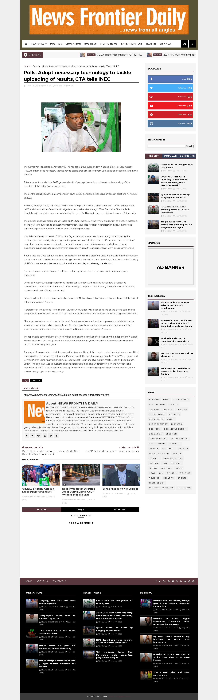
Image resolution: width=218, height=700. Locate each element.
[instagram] (189, 581)
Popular (170, 156)
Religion (154, 478)
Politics (56, 43)
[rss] (180, 581)
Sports (182, 478)
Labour (153, 463)
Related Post (31, 459)
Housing (154, 458)
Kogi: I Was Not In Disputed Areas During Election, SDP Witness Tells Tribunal (78, 491)
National (166, 468)
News (76, 55)
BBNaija (167, 409)
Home (27, 66)
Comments (187, 156)
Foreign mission (159, 453)
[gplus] (164, 581)
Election (36, 66)
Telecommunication (161, 488)
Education (73, 43)
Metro (153, 468)
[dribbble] (177, 581)
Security (168, 478)
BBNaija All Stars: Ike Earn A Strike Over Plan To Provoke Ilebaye (171, 657)
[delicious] (193, 581)
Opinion (171, 473)
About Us (42, 581)
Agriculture (181, 399)
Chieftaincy (156, 419)
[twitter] (159, 581)
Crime (170, 419)
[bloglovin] (173, 581)
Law (164, 463)
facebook (119, 509)
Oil (161, 473)
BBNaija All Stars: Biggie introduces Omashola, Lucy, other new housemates (171, 621)
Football (168, 448)
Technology (156, 483)
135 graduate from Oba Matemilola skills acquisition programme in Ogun (176, 225)
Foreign (183, 448)
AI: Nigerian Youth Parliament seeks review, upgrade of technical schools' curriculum (177, 323)
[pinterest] (168, 581)
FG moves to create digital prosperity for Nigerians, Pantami (175, 371)
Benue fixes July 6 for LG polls (120, 488)
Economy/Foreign (175, 429)
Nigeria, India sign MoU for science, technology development (175, 305)
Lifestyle (176, 463)
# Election (35, 380)
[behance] (185, 581)
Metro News (109, 43)
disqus (80, 509)
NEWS (152, 473)
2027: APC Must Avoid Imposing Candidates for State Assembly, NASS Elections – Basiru (114, 615)
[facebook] (156, 581)
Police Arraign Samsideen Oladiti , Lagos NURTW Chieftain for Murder (57, 663)
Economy (154, 429)
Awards (174, 404)
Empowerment (158, 439)
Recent (154, 156)
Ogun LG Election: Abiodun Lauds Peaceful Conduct (38, 490)
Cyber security (158, 424)
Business (90, 43)
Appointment (157, 404)
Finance (154, 448)
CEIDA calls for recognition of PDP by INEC (103, 54)
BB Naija (165, 43)
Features (37, 43)
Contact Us (59, 581)
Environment (157, 444)
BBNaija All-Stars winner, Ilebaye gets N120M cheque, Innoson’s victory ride (171, 603)
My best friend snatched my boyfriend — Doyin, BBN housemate (171, 639)
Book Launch (157, 414)
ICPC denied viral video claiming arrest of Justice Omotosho (175, 210)
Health (151, 43)
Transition (184, 488)
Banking (154, 409)
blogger (42, 509)
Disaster (176, 424)
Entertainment (132, 43)
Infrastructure (173, 458)
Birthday (181, 409)
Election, (69, 85)
